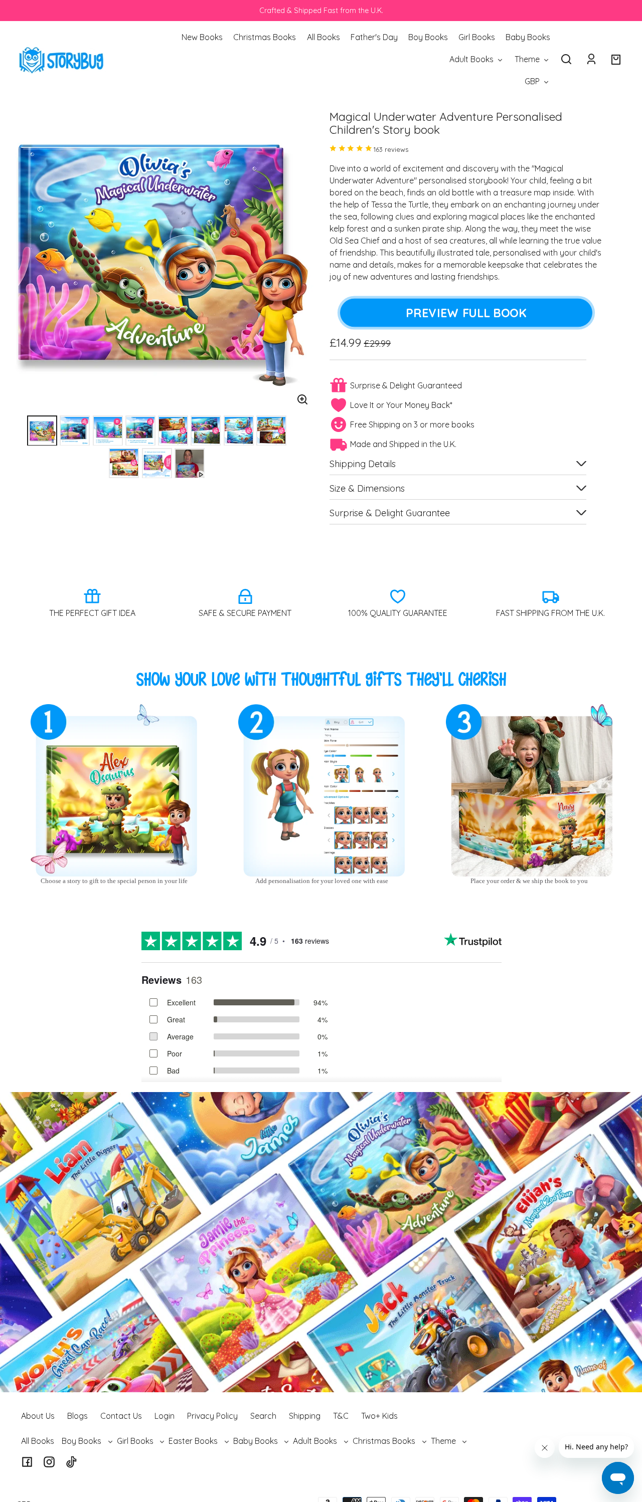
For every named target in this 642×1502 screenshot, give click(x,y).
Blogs (77, 1416)
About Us (38, 1416)
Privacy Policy (212, 1416)
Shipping (304, 1416)
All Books (37, 1441)
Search (263, 1416)
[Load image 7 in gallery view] (239, 431)
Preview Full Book (466, 312)
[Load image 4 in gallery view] (140, 431)
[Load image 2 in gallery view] (75, 431)
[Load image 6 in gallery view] (206, 431)
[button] (566, 59)
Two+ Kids (379, 1416)
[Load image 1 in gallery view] (42, 431)
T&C (341, 1416)
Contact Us (121, 1416)
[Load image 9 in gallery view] (124, 464)
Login (164, 1416)
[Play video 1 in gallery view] (190, 464)
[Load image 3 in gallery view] (108, 431)
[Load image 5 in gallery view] (173, 431)
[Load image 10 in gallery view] (157, 464)
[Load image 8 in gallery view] (271, 431)
